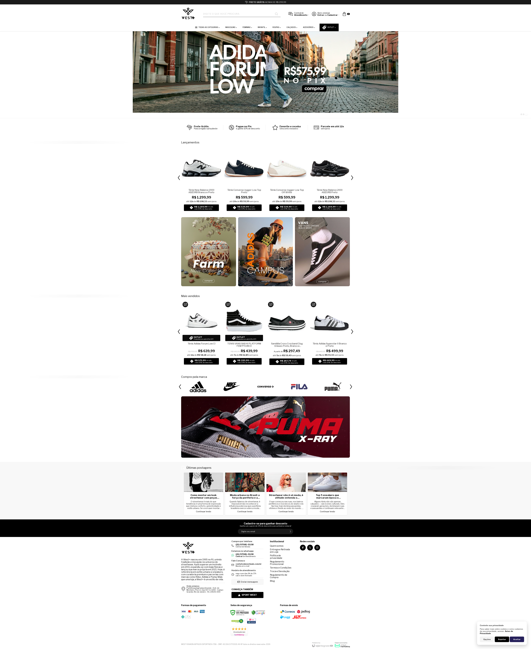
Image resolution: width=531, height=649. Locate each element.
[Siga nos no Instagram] (317, 548)
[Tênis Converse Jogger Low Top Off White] (287, 180)
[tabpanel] (265, 74)
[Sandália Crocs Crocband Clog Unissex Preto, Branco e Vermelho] (287, 333)
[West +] (188, 14)
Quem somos (276, 546)
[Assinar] (290, 531)
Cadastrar (332, 15)
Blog (272, 581)
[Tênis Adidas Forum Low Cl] (201, 333)
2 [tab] (525, 114)
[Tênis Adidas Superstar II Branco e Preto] (329, 333)
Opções (487, 639)
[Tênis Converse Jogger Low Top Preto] (244, 180)
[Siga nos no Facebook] (303, 548)
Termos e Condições (280, 567)
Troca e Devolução (280, 571)
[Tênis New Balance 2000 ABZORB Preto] (329, 180)
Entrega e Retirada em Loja (280, 550)
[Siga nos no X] (310, 548)
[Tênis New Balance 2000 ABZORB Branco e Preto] (201, 180)
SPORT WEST (249, 595)
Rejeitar (502, 639)
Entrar (320, 15)
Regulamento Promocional (277, 562)
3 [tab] (527, 114)
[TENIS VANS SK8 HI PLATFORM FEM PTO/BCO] (244, 333)
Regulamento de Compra (278, 576)
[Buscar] (276, 14)
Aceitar (516, 639)
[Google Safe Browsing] (258, 612)
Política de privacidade (276, 556)
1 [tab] (522, 114)
